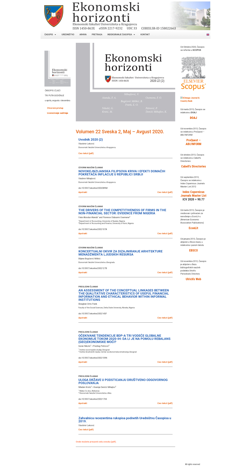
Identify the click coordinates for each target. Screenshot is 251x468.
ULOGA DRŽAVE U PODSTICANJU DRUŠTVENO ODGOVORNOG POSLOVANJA (123, 381)
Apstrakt (82, 192)
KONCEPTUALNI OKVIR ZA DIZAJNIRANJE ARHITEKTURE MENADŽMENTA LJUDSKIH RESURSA (120, 253)
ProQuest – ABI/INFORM (193, 142)
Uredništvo (68, 34)
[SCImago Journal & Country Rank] (193, 101)
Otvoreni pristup (55, 108)
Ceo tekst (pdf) (86, 153)
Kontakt (145, 34)
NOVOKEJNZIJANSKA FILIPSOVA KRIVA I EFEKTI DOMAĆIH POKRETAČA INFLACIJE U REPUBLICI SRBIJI (121, 172)
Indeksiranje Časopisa (119, 34)
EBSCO (193, 250)
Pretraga (97, 34)
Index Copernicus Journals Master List (193, 194)
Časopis (48, 34)
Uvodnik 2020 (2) (90, 139)
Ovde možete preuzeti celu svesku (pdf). (96, 442)
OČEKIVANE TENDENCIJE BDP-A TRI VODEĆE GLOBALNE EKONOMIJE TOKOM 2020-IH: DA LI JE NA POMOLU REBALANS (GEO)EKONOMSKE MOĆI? (124, 339)
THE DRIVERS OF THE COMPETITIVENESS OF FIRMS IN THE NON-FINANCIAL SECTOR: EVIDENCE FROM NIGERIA (122, 211)
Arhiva (83, 34)
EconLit (193, 228)
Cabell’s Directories (193, 166)
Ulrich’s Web (193, 279)
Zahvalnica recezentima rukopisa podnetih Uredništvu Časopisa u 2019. (124, 419)
